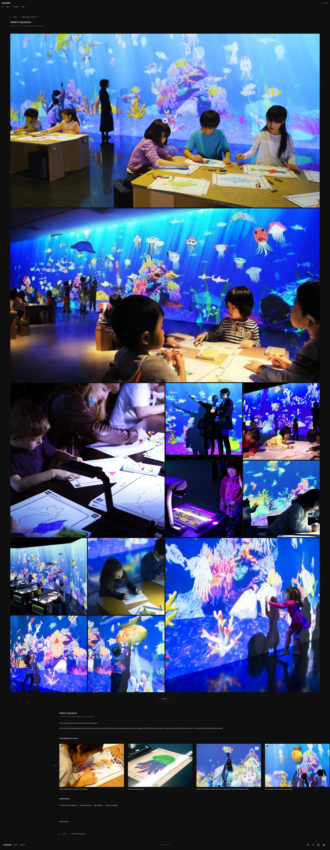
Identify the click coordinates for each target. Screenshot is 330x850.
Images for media (63, 821)
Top (3, 6)
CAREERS (22, 845)
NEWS (15, 845)
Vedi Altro (164, 698)
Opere (7, 6)
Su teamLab (16, 6)
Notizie (23, 6)
